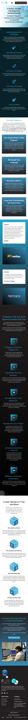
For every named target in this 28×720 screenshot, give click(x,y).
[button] (11, 2)
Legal (3, 717)
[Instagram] (7, 693)
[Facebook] (4, 693)
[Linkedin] (2, 693)
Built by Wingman (14, 712)
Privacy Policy (9, 717)
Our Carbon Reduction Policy (20, 717)
